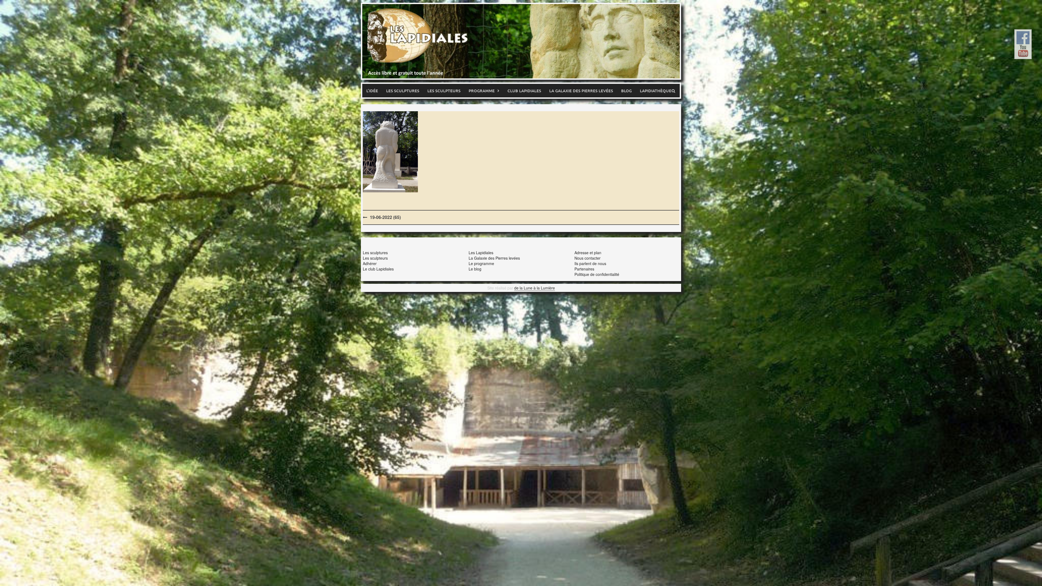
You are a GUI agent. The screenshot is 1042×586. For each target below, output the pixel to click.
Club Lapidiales (524, 90)
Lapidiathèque (655, 90)
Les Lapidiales (481, 252)
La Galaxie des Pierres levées (494, 258)
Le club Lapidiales (378, 269)
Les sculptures (402, 90)
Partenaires (584, 269)
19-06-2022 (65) (385, 217)
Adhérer (370, 263)
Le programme (481, 263)
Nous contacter (587, 258)
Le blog (475, 269)
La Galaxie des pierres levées (581, 90)
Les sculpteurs (443, 90)
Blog (626, 90)
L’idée (372, 90)
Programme (482, 90)
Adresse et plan (587, 252)
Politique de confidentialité (596, 274)
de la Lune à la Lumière (534, 288)
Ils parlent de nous (590, 263)
